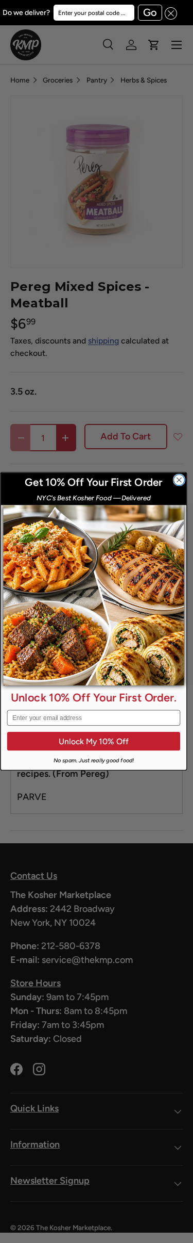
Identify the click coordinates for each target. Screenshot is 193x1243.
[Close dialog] (178, 480)
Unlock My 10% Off (93, 741)
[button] (170, 13)
